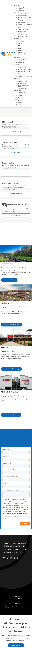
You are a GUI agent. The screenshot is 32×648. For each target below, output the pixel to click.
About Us (20, 48)
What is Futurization (23, 54)
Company (16, 47)
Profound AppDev (22, 7)
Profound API (21, 10)
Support (20, 43)
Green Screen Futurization (24, 14)
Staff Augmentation (22, 15)
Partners (20, 52)
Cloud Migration (22, 31)
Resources (17, 38)
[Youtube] (14, 558)
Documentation (21, 40)
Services (16, 12)
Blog (19, 45)
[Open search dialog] (28, 2)
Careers (20, 50)
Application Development (24, 19)
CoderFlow (20, 8)
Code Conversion (22, 22)
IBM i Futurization (22, 27)
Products (16, 5)
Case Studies (21, 41)
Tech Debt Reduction (23, 29)
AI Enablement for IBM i (23, 33)
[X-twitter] (11, 558)
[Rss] (18, 558)
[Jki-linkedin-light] (4, 558)
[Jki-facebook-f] (7, 558)
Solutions (16, 26)
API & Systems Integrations (24, 17)
